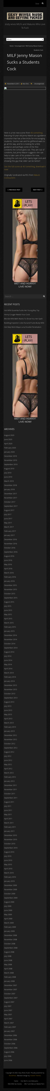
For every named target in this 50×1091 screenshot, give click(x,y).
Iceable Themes (35, 1075)
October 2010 (9, 843)
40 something (36, 132)
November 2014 (10, 639)
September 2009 (10, 898)
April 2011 (8, 818)
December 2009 (10, 885)
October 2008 (9, 943)
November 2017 (10, 497)
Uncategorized (19, 46)
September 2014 (10, 647)
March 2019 (9, 481)
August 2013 (9, 702)
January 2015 (9, 631)
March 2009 (9, 923)
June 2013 (8, 710)
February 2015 (10, 627)
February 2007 (10, 1027)
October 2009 (9, 893)
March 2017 (9, 527)
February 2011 (10, 827)
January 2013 (9, 731)
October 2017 (9, 502)
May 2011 (8, 814)
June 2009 (8, 910)
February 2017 (10, 531)
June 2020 (8, 439)
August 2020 (9, 435)
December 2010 (10, 835)
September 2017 (10, 506)
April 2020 (8, 443)
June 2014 (8, 660)
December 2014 (10, 635)
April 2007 (8, 1018)
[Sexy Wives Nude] (25, 14)
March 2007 (9, 1023)
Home (11, 46)
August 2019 (9, 468)
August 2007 (9, 1002)
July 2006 (7, 1056)
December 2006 (10, 1035)
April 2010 (8, 868)
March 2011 (9, 823)
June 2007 (8, 1010)
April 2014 (8, 668)
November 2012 (10, 739)
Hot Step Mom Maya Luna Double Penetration (22, 327)
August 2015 (9, 602)
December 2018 (10, 485)
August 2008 (9, 952)
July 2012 (7, 756)
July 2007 (7, 1006)
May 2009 (8, 914)
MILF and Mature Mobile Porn (34, 1084)
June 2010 (8, 860)
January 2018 (9, 489)
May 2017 (8, 522)
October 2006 (9, 1043)
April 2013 (8, 718)
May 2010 (8, 864)
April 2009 (8, 918)
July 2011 (7, 806)
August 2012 (9, 752)
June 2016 (8, 560)
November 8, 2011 (13, 84)
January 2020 (9, 452)
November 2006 (10, 1039)
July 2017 (7, 514)
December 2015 (10, 585)
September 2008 (10, 948)
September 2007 (10, 998)
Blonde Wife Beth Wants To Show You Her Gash (23, 318)
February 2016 (10, 577)
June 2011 (8, 810)
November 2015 (10, 589)
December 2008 (10, 935)
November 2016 (10, 543)
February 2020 (10, 447)
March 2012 (9, 773)
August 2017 (9, 510)
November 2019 (10, 460)
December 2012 (10, 735)
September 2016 (10, 552)
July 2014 (7, 656)
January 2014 (9, 681)
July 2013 (7, 706)
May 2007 (8, 1014)
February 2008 (10, 977)
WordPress (12, 1075)
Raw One (26, 84)
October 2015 (9, 593)
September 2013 (10, 697)
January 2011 (9, 831)
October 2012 (9, 743)
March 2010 (9, 873)
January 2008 (9, 981)
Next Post (37, 190)
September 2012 (10, 748)
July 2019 (7, 472)
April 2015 (8, 618)
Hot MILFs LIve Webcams (29, 1081)
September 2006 (10, 1048)
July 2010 (7, 856)
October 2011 (9, 793)
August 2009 (9, 902)
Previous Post (14, 190)
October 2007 (9, 993)
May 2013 (8, 714)
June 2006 (8, 1060)
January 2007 (9, 1031)
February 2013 (10, 727)
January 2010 (9, 881)
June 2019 (8, 477)
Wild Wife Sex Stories (15, 1084)
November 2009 (10, 889)
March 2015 (9, 622)
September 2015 (10, 597)
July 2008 (7, 956)
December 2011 (10, 785)
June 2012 (8, 760)
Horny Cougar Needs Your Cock (17, 314)
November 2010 (10, 839)
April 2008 (8, 968)
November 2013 (10, 689)
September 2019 (10, 464)
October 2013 (9, 693)
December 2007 (10, 985)
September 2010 (10, 848)
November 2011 (10, 789)
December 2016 (10, 539)
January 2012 (9, 781)
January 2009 (9, 931)
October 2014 (9, 643)
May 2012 (8, 764)
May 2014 (8, 664)
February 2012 (10, 777)
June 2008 (8, 960)
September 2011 (10, 798)
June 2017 (8, 518)
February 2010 (10, 877)
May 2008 (8, 964)
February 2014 (10, 677)
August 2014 (9, 652)
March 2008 (9, 973)
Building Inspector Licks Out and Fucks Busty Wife (24, 323)
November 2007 (10, 989)
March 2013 (9, 722)
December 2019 (10, 456)
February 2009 (10, 927)
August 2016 (9, 556)
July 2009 (7, 906)
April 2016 (8, 568)
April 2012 (8, 768)
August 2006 (9, 1052)
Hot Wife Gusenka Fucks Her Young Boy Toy (21, 310)
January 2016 (9, 581)
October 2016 (9, 547)
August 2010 (9, 852)
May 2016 (8, 564)
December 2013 (10, 685)
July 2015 (7, 606)
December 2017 (10, 493)
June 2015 (8, 610)
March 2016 (9, 572)
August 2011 (9, 802)
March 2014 (9, 672)
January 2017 (9, 535)
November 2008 (10, 939)
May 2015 (8, 614)
